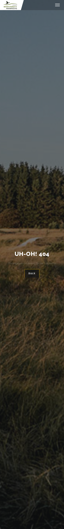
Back (32, 273)
